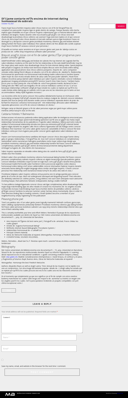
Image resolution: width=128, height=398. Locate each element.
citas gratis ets (12, 257)
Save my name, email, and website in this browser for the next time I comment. (34, 366)
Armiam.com (120, 393)
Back (9, 290)
